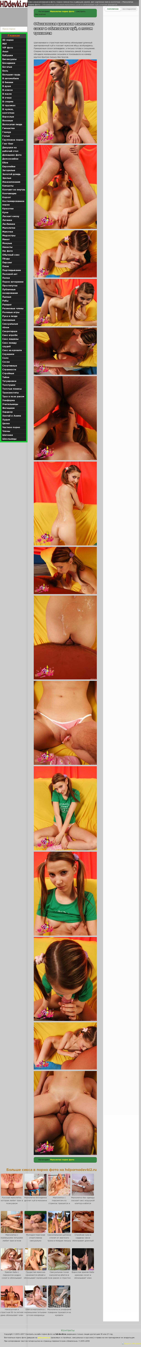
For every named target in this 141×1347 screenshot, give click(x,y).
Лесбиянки (8, 224)
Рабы (5, 301)
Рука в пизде (9, 316)
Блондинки (8, 63)
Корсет (6, 197)
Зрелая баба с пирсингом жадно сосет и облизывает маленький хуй (12, 1276)
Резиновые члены (13, 309)
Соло (5, 358)
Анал (5, 52)
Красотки (7, 209)
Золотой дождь (11, 174)
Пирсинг (7, 263)
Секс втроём (9, 335)
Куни (5, 213)
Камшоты (7, 186)
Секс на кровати (12, 350)
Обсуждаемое (129, 9)
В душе (6, 86)
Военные (7, 121)
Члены (6, 431)
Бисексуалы (9, 59)
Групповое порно (13, 140)
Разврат (7, 305)
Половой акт (9, 274)
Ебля (5, 163)
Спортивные (9, 366)
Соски (6, 362)
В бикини (7, 82)
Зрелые (6, 178)
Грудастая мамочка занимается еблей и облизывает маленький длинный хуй (35, 1276)
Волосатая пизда (12, 125)
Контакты (67, 1330)
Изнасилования (11, 182)
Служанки (8, 354)
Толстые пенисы (12, 389)
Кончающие (9, 194)
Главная (14, 36)
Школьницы (9, 439)
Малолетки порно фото (62, 11)
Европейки (8, 167)
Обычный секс (11, 255)
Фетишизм (8, 408)
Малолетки (8, 228)
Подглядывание (11, 270)
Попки (6, 278)
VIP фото (7, 48)
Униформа (8, 400)
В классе (7, 90)
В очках (7, 98)
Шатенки (7, 435)
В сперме (7, 102)
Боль (5, 71)
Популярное (112, 9)
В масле (7, 94)
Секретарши (9, 331)
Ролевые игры (10, 312)
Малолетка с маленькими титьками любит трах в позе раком (12, 1239)
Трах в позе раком (13, 397)
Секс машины (10, 339)
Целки (6, 424)
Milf (4, 44)
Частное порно (11, 427)
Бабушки (7, 55)
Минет (6, 240)
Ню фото (7, 251)
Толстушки (8, 385)
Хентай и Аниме (11, 416)
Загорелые (8, 170)
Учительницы (10, 404)
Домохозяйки (10, 159)
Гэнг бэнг (7, 144)
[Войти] (13, 16)
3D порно (8, 40)
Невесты (7, 247)
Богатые (7, 67)
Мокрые (7, 243)
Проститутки (9, 286)
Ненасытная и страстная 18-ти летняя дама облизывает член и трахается (12, 1314)
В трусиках (8, 106)
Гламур (6, 132)
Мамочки (7, 232)
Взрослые (8, 117)
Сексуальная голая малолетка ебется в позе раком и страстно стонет (59, 1276)
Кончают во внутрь (13, 190)
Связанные (8, 320)
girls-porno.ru (44, 1337)
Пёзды (6, 259)
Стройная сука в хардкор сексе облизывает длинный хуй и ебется (83, 1239)
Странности (9, 370)
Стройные (8, 374)
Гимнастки (8, 128)
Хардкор (7, 412)
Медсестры (9, 236)
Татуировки (9, 381)
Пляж (5, 266)
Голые (6, 136)
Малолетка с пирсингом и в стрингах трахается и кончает (59, 1202)
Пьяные (6, 297)
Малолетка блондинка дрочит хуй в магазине (35, 1199)
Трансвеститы (10, 393)
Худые (6, 420)
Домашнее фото (12, 155)
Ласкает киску (10, 216)
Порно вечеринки (13, 282)
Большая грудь (11, 75)
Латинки (7, 220)
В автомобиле (10, 79)
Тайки (5, 377)
